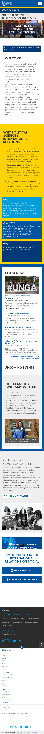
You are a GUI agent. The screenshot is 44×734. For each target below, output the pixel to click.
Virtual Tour (5, 666)
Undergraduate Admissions (9, 675)
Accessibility (35, 732)
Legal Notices (27, 732)
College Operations (8, 634)
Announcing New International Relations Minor (18, 297)
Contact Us (5, 709)
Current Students (33, 618)
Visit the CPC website (16, 495)
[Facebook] (16, 727)
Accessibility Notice (7, 691)
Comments (19, 732)
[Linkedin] (21, 727)
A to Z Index (5, 702)
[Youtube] (26, 727)
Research (4, 685)
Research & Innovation (32, 622)
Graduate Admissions (7, 677)
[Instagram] (11, 727)
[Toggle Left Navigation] (39, 48)
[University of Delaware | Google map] (26, 713)
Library (3, 683)
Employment (5, 669)
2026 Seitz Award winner (16, 313)
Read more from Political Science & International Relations (25, 357)
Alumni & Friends (7, 625)
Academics (5, 622)
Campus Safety (6, 700)
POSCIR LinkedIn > (23, 570)
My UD (3, 697)
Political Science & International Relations (21, 48)
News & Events (17, 622)
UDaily (3, 663)
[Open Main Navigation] (40, 3)
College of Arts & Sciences (16, 614)
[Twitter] (31, 727)
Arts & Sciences (10, 10)
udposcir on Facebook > (23, 579)
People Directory (6, 694)
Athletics (4, 660)
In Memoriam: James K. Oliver (18, 327)
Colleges (4, 680)
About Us (5, 618)
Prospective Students (18, 618)
